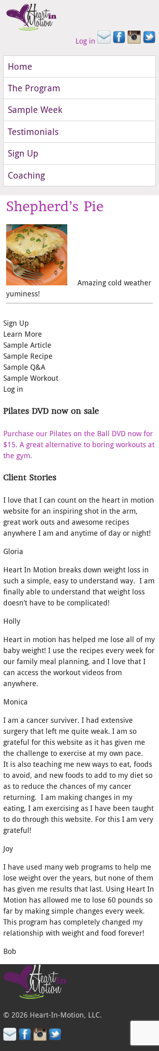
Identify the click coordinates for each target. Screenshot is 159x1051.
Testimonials (33, 131)
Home (20, 66)
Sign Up (23, 153)
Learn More (22, 334)
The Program (34, 88)
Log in (85, 41)
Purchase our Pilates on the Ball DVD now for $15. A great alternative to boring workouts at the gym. (79, 444)
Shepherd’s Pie (55, 206)
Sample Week (35, 109)
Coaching (26, 175)
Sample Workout (30, 378)
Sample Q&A (24, 367)
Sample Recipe (28, 356)
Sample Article (27, 345)
